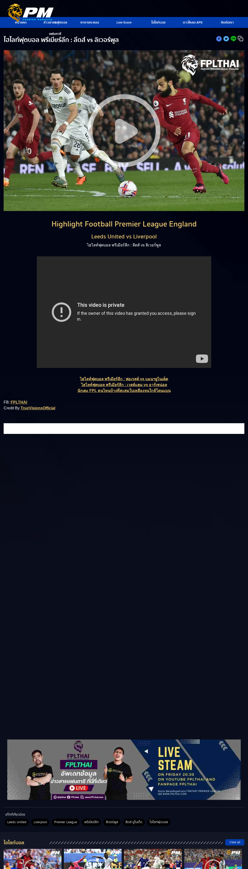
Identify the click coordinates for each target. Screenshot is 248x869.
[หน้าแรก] (124, 769)
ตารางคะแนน (89, 22)
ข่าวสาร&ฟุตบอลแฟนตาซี (55, 24)
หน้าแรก (21, 22)
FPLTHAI (19, 402)
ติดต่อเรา (227, 22)
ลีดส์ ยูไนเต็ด (133, 822)
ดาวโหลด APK (193, 22)
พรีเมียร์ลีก (91, 822)
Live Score (124, 22)
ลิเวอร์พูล (112, 822)
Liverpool (40, 822)
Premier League (65, 822)
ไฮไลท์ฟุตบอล (159, 822)
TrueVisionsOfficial (38, 408)
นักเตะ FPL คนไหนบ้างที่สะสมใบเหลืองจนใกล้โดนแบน (124, 391)
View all (234, 842)
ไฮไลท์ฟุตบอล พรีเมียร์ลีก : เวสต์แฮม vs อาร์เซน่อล (124, 385)
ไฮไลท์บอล (158, 22)
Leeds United (16, 822)
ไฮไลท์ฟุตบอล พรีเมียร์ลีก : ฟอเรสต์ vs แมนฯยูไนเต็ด (124, 379)
